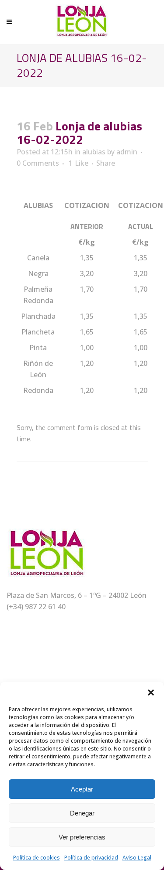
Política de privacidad (91, 857)
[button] (151, 692)
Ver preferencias (82, 837)
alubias (93, 152)
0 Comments (38, 163)
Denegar (82, 813)
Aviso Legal (136, 857)
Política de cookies (36, 857)
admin (126, 152)
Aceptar (82, 789)
